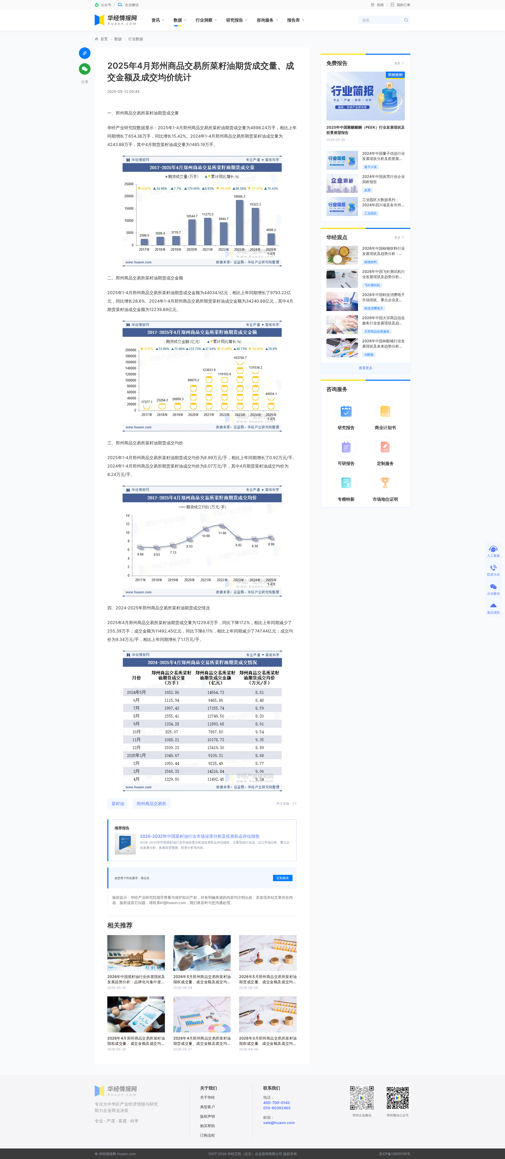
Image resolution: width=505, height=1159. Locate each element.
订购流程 (207, 1135)
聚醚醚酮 (395, 74)
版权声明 (207, 1116)
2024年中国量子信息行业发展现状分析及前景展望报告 (383, 158)
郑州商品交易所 (151, 803)
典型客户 (207, 1107)
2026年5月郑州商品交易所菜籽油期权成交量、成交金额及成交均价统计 (202, 981)
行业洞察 (204, 20)
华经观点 (336, 237)
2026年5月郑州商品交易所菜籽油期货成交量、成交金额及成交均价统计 (268, 981)
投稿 (380, 5)
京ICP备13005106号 (394, 1154)
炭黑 (367, 190)
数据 (178, 20)
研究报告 (234, 20)
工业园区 (370, 213)
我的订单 (403, 5)
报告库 (293, 20)
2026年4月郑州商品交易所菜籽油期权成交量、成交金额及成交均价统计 (136, 1043)
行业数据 (135, 39)
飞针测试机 (372, 285)
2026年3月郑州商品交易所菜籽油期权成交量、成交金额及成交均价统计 (268, 1043)
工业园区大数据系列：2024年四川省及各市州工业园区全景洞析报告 (383, 204)
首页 (104, 39)
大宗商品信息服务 (377, 331)
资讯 (156, 20)
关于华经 (207, 1097)
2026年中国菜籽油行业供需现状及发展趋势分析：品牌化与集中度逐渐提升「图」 (136, 981)
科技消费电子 (373, 308)
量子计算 (370, 167)
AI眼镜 (368, 355)
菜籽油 (118, 803)
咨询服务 (265, 20)
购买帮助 (207, 1125)
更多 (397, 63)
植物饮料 (370, 262)
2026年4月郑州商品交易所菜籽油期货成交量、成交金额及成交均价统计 (202, 1043)
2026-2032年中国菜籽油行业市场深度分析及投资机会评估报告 (200, 836)
